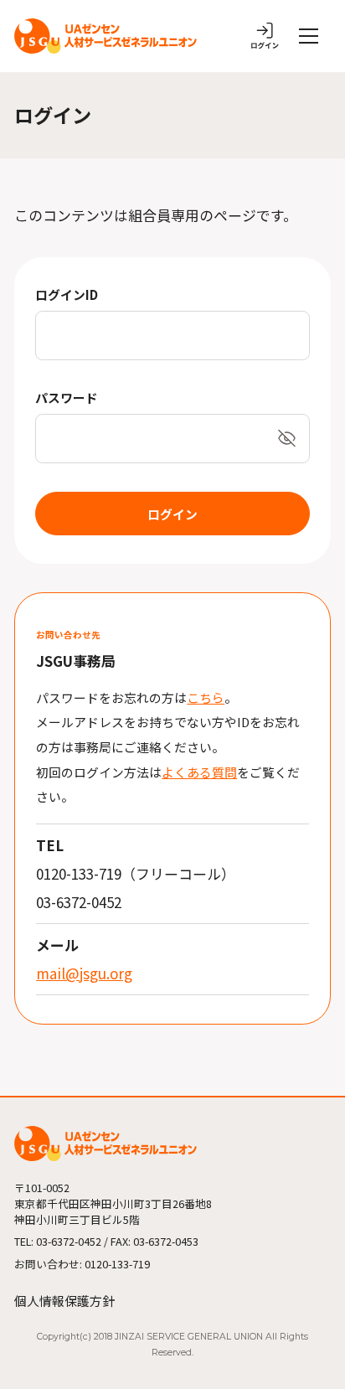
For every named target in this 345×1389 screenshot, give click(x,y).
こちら (205, 697)
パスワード (66, 397)
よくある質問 (199, 772)
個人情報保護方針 (64, 1300)
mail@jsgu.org (84, 973)
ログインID (66, 294)
